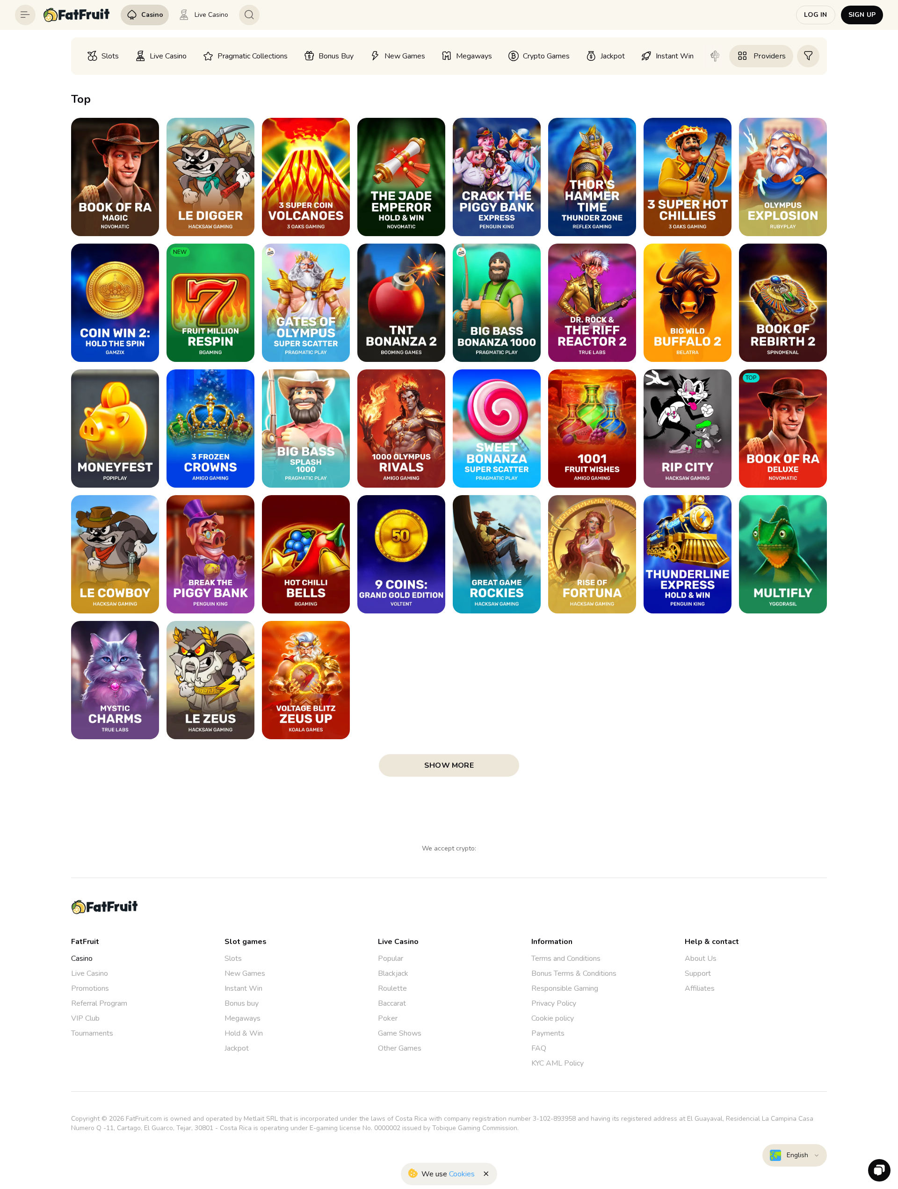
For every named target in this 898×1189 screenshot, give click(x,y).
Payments (548, 1033)
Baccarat (392, 1003)
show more (449, 765)
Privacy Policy (553, 1003)
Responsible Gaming (564, 988)
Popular (390, 958)
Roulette (392, 988)
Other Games (399, 1048)
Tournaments (92, 1033)
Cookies (462, 1174)
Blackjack (393, 973)
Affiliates (700, 988)
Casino (82, 958)
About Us (701, 958)
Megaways (242, 1018)
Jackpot (236, 1048)
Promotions (90, 988)
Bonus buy (241, 1003)
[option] (103, 56)
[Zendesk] (879, 1170)
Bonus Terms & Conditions (573, 973)
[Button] (25, 15)
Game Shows (399, 1033)
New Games (244, 973)
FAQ (538, 1048)
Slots (233, 958)
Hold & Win (243, 1033)
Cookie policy (552, 1018)
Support (698, 973)
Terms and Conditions (566, 958)
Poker (388, 1018)
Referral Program (99, 1003)
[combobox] (794, 1155)
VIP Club (85, 1018)
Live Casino (89, 973)
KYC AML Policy (557, 1063)
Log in (815, 14)
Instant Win (243, 988)
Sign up (862, 14)
